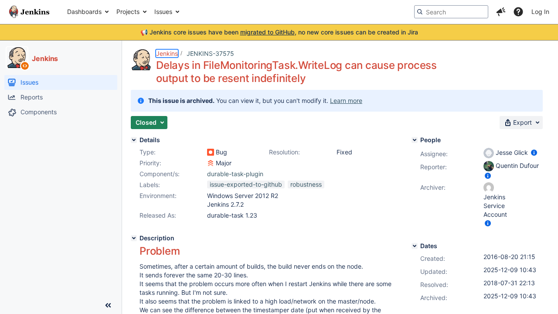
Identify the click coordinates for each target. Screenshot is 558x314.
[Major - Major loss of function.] (210, 163)
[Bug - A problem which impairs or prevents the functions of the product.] (210, 152)
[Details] (134, 140)
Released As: (158, 215)
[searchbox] (451, 12)
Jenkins (167, 53)
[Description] (134, 238)
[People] (415, 140)
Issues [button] (163, 11)
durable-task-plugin (235, 173)
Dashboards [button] (84, 11)
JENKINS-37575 (210, 53)
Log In (540, 11)
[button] (501, 12)
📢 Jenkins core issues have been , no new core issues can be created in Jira (279, 32)
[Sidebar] (108, 305)
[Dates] (415, 246)
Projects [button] (128, 11)
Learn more (346, 100)
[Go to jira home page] (29, 11)
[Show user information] (534, 152)
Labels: (150, 184)
